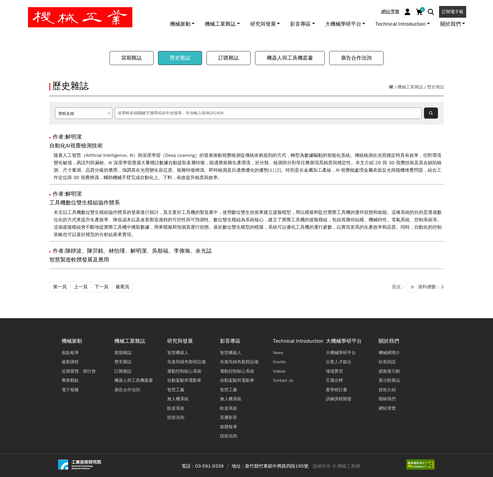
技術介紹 (387, 389)
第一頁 (60, 287)
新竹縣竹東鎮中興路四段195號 (276, 466)
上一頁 (81, 287)
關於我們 (389, 341)
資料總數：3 (431, 287)
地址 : (238, 466)
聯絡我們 (387, 398)
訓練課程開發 (338, 398)
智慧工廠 (175, 389)
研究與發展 (180, 341)
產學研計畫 (336, 389)
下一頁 (101, 287)
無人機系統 (178, 398)
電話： (188, 466)
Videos (279, 371)
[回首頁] (391, 87)
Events (279, 361)
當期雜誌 (131, 58)
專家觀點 (70, 380)
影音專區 (230, 341)
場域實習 (334, 371)
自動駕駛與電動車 (184, 380)
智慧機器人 (178, 352)
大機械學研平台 (344, 341)
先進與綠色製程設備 (186, 361)
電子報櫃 (70, 389)
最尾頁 (122, 287)
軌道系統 (175, 408)
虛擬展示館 (389, 371)
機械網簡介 (389, 352)
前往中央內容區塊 (23, 6)
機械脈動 (72, 341)
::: (7, 6)
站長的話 (387, 361)
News (278, 352)
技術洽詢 (175, 417)
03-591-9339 (209, 466)
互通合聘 (334, 380)
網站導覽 (390, 12)
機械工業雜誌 (410, 87)
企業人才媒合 (338, 361)
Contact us (283, 380)
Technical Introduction (298, 341)
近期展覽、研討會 (79, 371)
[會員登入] (407, 11)
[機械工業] (80, 17)
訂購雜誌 (228, 58)
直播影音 (228, 417)
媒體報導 (228, 426)
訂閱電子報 (452, 11)
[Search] (431, 11)
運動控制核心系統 (184, 371)
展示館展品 (389, 380)
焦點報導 (70, 352)
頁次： (398, 287)
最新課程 (70, 361)
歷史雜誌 (180, 58)
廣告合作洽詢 (356, 58)
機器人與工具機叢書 (290, 58)
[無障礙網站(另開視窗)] (420, 464)
